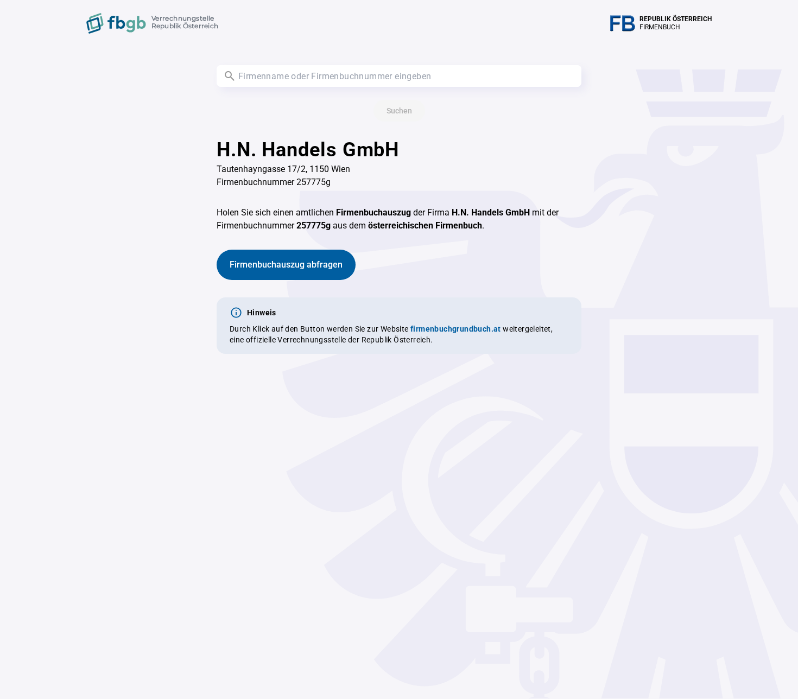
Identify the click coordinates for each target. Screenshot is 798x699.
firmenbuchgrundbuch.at (455, 329)
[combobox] (399, 76)
